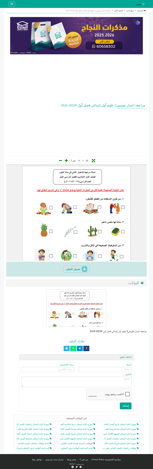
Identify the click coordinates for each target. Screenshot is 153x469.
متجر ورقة (71, 459)
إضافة (125, 405)
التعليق (128, 374)
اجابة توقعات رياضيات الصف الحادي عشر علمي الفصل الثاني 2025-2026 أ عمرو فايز (32, 443)
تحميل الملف (73, 269)
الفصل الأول (118, 11)
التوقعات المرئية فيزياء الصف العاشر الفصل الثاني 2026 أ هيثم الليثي (75, 443)
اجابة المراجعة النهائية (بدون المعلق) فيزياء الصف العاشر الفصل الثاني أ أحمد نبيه (75, 448)
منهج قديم (130, 11)
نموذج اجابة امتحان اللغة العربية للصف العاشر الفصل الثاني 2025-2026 (32, 429)
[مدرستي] (141, 4)
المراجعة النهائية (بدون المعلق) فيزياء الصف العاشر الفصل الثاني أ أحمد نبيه (32, 448)
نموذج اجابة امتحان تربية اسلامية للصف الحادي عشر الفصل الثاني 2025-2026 (75, 424)
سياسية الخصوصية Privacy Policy (106, 459)
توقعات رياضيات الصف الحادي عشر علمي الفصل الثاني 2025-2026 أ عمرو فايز (119, 448)
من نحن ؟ (84, 459)
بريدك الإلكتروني (67, 365)
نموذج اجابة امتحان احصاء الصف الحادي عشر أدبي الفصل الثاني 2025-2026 (32, 434)
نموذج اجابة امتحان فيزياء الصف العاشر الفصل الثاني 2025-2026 (119, 443)
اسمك (128, 365)
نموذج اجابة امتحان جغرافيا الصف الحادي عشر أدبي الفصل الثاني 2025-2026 (32, 439)
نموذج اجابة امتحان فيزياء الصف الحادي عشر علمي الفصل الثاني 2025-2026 (75, 429)
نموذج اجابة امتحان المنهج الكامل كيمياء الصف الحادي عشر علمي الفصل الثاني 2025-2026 (119, 434)
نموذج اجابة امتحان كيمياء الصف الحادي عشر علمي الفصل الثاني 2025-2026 (75, 434)
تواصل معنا (37, 459)
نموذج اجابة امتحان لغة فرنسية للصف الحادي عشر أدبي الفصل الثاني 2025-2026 (119, 429)
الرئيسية (140, 11)
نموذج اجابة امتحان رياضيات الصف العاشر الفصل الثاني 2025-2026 (32, 424)
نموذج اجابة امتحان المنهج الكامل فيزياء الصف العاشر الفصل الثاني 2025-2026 (75, 439)
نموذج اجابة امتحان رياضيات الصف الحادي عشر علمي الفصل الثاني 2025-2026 (119, 439)
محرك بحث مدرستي (54, 459)
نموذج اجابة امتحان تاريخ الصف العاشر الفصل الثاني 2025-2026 (119, 424)
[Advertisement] (76, 78)
